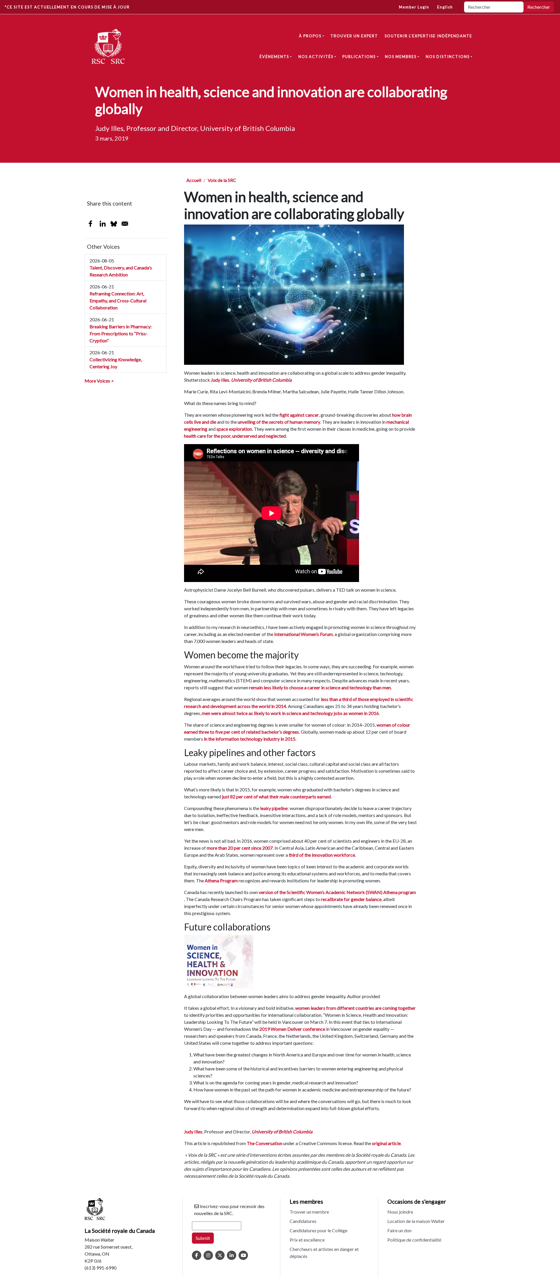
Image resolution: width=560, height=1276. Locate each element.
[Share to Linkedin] (102, 223)
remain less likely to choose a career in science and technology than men (320, 687)
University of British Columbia (261, 380)
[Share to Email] (125, 223)
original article (386, 1143)
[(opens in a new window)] (196, 1255)
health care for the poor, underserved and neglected (235, 436)
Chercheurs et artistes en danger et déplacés (324, 1252)
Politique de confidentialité (414, 1239)
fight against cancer (299, 415)
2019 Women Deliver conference (292, 1029)
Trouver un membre (309, 1211)
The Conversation (264, 1143)
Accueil (193, 180)
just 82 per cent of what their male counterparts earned (276, 796)
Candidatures (303, 1221)
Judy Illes (220, 380)
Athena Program (221, 880)
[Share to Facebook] (90, 223)
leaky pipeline (274, 808)
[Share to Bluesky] (113, 223)
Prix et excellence (307, 1239)
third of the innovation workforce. (322, 855)
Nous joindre (400, 1211)
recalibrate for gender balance (351, 899)
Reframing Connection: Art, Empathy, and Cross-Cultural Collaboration (118, 300)
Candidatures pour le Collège (318, 1230)
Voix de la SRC (222, 180)
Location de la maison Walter (416, 1221)
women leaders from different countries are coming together (355, 1008)
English (445, 7)
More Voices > (99, 380)
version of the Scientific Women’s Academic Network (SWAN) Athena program (337, 892)
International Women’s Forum (303, 634)
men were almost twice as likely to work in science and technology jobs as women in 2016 (290, 713)
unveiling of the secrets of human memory (279, 422)
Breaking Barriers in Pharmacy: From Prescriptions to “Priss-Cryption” (121, 333)
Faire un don (399, 1230)
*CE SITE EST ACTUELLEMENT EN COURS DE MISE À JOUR (67, 7)
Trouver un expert (354, 36)
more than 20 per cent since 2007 (240, 848)
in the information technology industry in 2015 (249, 739)
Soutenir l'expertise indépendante (428, 36)
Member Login (414, 7)
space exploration (234, 429)
